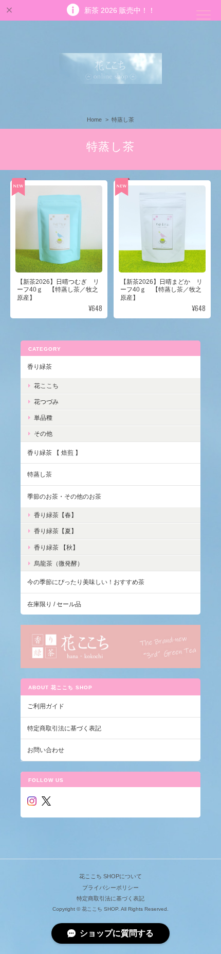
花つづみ (46, 401)
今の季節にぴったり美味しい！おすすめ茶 (85, 581)
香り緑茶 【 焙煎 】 (54, 452)
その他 (43, 433)
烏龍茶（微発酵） (58, 563)
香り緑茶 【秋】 (56, 547)
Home (94, 119)
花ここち (46, 385)
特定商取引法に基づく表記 (64, 728)
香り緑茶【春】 (55, 515)
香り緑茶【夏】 (55, 530)
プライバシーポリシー (110, 887)
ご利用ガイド (45, 706)
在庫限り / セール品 (54, 604)
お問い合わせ (45, 749)
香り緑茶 (39, 366)
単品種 (43, 417)
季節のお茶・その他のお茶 (64, 496)
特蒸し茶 (39, 474)
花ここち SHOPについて (110, 876)
